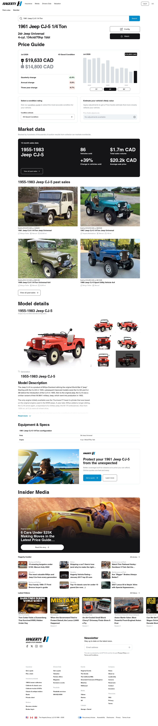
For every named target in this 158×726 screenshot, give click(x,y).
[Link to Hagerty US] (27, 717)
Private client (30, 697)
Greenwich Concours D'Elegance (92, 679)
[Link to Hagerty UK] (36, 717)
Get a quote (29, 670)
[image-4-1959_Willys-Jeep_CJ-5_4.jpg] (103, 359)
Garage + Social (86, 709)
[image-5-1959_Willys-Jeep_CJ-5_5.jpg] (128, 324)
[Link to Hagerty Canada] (31, 717)
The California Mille (87, 676)
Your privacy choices (88, 717)
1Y (96, 89)
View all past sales (30, 171)
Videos (83, 694)
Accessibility (101, 717)
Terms (110, 703)
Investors (111, 688)
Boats (28, 694)
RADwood (84, 685)
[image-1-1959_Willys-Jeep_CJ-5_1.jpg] (54, 342)
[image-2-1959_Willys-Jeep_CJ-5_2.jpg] (103, 324)
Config (127, 29)
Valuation (56, 673)
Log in (145, 3)
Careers (111, 679)
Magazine (56, 679)
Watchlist (16, 10)
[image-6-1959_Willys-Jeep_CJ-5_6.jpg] (128, 341)
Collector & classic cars (34, 685)
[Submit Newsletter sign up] (129, 647)
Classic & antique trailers (34, 691)
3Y (110, 89)
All (82, 700)
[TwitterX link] (31, 646)
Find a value (6, 10)
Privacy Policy (122, 653)
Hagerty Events (86, 670)
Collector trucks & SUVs (34, 688)
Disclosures (110, 717)
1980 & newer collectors (34, 682)
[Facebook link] (27, 646)
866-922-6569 (57, 694)
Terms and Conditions (91, 655)
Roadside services (59, 691)
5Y (124, 89)
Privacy (110, 700)
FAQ (109, 697)
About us (111, 673)
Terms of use (126, 717)
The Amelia (84, 673)
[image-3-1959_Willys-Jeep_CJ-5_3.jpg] (103, 341)
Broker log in (30, 709)
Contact (111, 685)
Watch (126, 36)
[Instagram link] (36, 646)
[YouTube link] (41, 646)
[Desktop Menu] (152, 3)
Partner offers (58, 676)
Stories (83, 697)
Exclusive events (59, 682)
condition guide (34, 105)
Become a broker (31, 706)
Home (110, 670)
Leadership (112, 676)
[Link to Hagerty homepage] (37, 640)
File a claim (29, 673)
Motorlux (84, 682)
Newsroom (112, 682)
